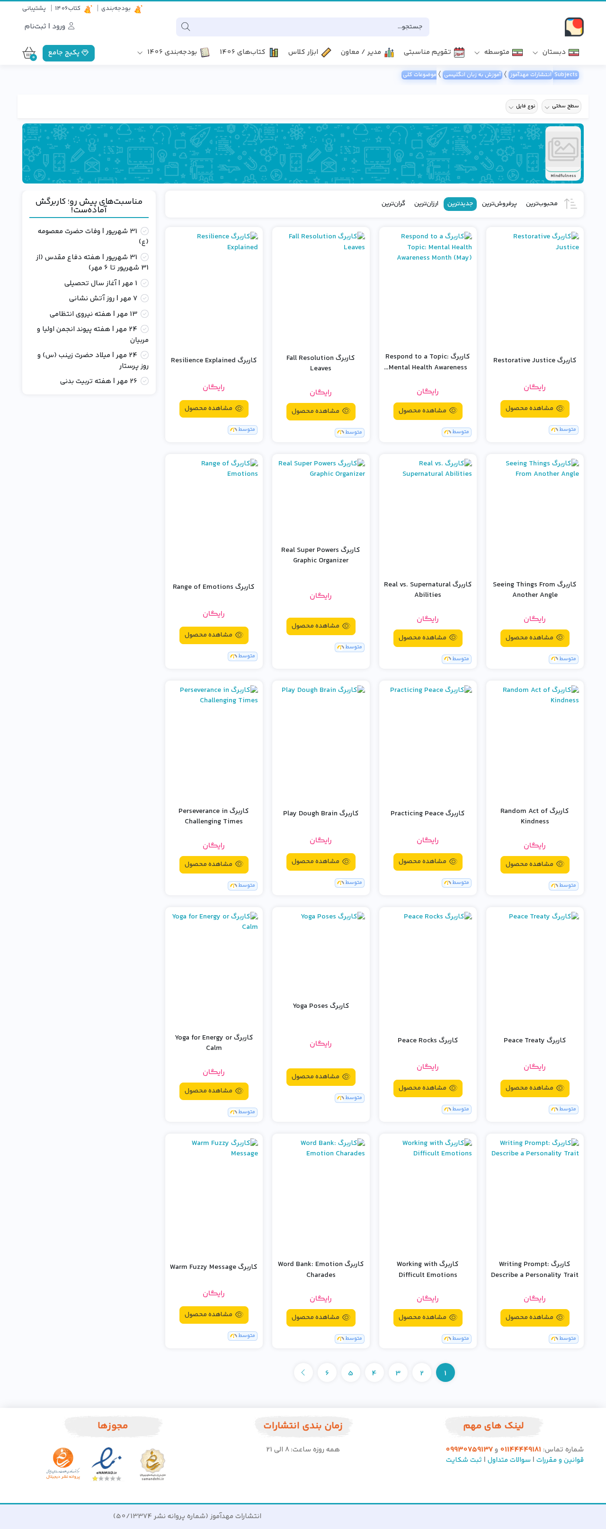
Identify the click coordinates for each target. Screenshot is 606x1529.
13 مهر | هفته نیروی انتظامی (93, 314)
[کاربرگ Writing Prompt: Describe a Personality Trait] (535, 1195)
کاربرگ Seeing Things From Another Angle (535, 590)
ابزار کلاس (303, 52)
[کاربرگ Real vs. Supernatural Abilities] (428, 516)
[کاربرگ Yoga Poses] (321, 946)
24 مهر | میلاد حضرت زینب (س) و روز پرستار (93, 361)
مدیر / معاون (361, 52)
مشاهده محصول (530, 408)
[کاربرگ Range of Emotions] (214, 516)
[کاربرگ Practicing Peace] (428, 742)
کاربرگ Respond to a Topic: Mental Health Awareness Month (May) (427, 362)
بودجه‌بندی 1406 (171, 52)
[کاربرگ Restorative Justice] (535, 289)
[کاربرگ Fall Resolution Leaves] (321, 289)
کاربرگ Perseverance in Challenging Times (213, 817)
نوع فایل (525, 106)
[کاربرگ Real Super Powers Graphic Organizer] (321, 493)
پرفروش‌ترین (499, 204)
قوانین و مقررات (560, 1460)
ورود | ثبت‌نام (46, 26)
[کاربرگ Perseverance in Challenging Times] (214, 742)
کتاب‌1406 (67, 8)
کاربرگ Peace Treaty (535, 1041)
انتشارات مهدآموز (531, 74)
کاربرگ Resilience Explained (214, 361)
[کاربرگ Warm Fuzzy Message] (214, 1195)
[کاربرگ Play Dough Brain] (321, 742)
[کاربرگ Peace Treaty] (535, 969)
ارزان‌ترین (426, 204)
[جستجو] (185, 26)
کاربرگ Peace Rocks (428, 1041)
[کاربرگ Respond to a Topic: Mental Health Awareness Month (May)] (428, 288)
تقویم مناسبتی (427, 52)
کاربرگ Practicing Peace (428, 814)
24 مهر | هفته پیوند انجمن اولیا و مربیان (93, 335)
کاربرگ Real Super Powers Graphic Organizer (320, 556)
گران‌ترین (393, 204)
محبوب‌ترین (542, 204)
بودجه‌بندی (116, 8)
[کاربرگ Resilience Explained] (214, 289)
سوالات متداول (509, 1460)
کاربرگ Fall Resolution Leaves (320, 364)
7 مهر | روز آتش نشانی (103, 299)
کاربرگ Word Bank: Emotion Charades (321, 1270)
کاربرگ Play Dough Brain (321, 814)
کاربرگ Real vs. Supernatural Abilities (428, 590)
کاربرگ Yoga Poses (321, 1006)
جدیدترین (460, 204)
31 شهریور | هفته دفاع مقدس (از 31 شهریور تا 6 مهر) (92, 263)
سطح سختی (565, 106)
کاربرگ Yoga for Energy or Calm (214, 1043)
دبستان (553, 52)
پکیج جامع (64, 52)
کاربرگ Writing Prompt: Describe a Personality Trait (535, 1270)
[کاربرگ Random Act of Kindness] (535, 742)
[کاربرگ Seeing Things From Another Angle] (535, 516)
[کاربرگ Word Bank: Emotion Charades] (321, 1195)
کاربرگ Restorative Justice (535, 361)
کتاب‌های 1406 (243, 52)
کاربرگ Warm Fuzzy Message (214, 1267)
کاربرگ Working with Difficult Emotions (428, 1270)
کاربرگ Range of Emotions (214, 587)
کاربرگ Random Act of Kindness (534, 817)
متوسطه (495, 52)
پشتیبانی (34, 8)
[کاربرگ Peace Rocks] (428, 969)
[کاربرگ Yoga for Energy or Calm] (214, 969)
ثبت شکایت (464, 1460)
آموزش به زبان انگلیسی (472, 74)
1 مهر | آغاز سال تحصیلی (100, 284)
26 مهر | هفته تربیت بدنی (98, 381)
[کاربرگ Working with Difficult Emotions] (428, 1195)
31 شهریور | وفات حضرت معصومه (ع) (93, 237)
